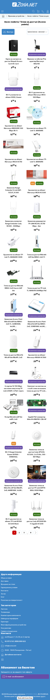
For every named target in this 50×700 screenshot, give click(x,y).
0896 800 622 (20, 641)
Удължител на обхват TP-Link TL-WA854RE (37, 129)
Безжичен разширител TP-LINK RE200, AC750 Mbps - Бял (37, 223)
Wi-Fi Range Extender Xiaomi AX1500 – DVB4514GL (13, 454)
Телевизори (5, 612)
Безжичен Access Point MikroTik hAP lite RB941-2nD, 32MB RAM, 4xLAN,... (36, 324)
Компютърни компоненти (11, 615)
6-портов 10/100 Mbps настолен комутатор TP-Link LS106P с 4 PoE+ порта (13, 388)
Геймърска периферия (9, 618)
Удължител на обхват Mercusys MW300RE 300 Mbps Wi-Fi (13, 128)
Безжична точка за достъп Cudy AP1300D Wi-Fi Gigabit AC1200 (37, 521)
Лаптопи (4, 609)
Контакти (4, 591)
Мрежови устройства (16, 16)
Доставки (4, 581)
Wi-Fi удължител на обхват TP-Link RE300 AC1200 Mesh (13, 521)
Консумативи (6, 628)
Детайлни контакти (13, 654)
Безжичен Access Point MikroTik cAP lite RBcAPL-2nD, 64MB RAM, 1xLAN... (13, 487)
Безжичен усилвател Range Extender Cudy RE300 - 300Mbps (13, 223)
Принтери (4, 622)
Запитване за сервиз (13, 659)
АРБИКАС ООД (31, 694)
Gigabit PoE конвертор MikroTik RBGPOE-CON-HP (36, 418)
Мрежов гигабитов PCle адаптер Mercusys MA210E (36, 61)
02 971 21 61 (9, 641)
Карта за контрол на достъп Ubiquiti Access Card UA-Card (13, 61)
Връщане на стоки (8, 584)
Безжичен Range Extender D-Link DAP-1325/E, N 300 (13, 190)
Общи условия (6, 578)
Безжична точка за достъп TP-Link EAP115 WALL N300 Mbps (36, 487)
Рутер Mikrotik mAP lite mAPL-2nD (13, 418)
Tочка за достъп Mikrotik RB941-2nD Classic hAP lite (13, 288)
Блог (2, 597)
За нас (3, 594)
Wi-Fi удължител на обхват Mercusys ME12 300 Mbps (37, 94)
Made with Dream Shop (25, 698)
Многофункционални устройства (13, 625)
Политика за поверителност (11, 600)
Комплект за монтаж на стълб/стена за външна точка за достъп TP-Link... (37, 388)
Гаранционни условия (9, 587)
